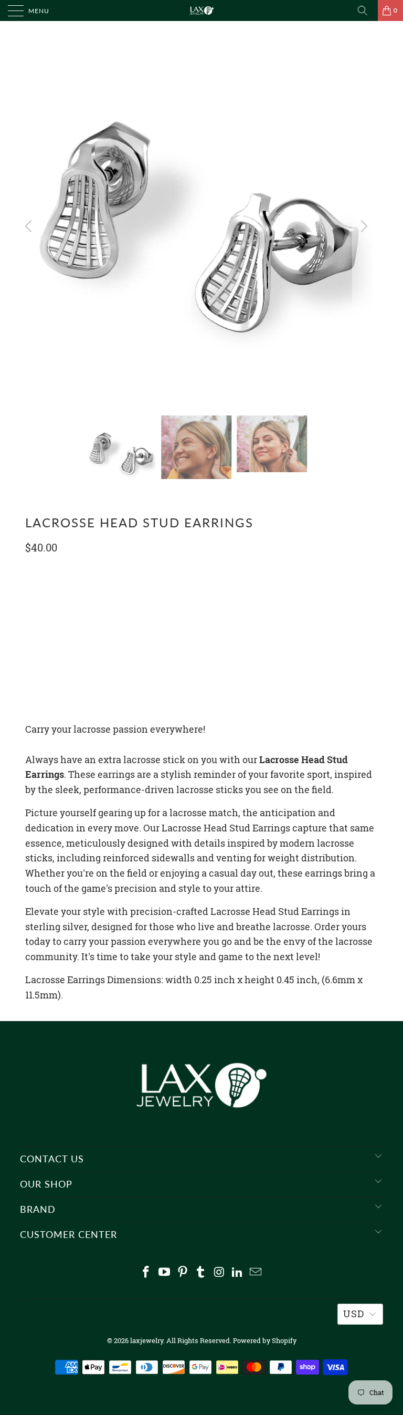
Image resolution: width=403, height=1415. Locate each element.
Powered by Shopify (264, 1340)
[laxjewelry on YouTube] (165, 1272)
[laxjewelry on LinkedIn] (238, 1272)
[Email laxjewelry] (255, 1272)
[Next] (362, 226)
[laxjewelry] (201, 10)
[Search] (366, 10)
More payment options (201, 674)
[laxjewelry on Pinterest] (182, 1272)
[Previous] (29, 226)
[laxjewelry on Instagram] (219, 1272)
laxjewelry (146, 1340)
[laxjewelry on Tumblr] (201, 1272)
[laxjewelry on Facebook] (146, 1272)
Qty (32, 572)
